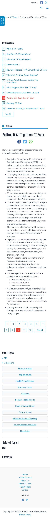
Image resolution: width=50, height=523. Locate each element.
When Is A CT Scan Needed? (17, 59)
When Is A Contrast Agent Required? (20, 75)
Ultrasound (9, 363)
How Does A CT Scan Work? (17, 54)
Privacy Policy (25, 514)
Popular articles (25, 368)
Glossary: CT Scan (12, 103)
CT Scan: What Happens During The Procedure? (20, 81)
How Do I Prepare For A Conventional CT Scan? (25, 70)
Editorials (25, 393)
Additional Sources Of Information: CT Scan (23, 108)
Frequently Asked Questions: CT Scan (21, 92)
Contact (25, 490)
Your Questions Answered (25, 424)
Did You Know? (25, 412)
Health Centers (25, 477)
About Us (25, 480)
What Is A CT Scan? (13, 49)
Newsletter (25, 431)
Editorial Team (25, 483)
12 (30, 330)
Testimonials (25, 487)
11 (24, 330)
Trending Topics (25, 387)
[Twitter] (46, 2)
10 (18, 330)
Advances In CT (11, 64)
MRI (6, 358)
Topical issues (25, 374)
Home (25, 474)
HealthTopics (2, 21)
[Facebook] (41, 2)
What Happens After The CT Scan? (20, 87)
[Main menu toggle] (47, 7)
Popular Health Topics (25, 400)
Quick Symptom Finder (25, 406)
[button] (41, 7)
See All (8, 114)
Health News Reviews (25, 381)
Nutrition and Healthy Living (25, 418)
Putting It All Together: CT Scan (18, 98)
